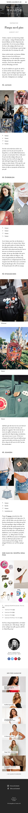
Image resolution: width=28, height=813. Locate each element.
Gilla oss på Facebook (15, 788)
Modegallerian (14, 9)
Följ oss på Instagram (14, 785)
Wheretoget (3, 323)
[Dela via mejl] (19, 658)
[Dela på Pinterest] (15, 658)
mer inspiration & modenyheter (14, 774)
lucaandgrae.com (8, 511)
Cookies (14, 800)
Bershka (6, 505)
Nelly (3, 607)
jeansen (9, 516)
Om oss (14, 797)
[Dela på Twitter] (12, 658)
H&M (13, 609)
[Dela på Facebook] (9, 658)
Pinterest (6, 135)
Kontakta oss (14, 799)
